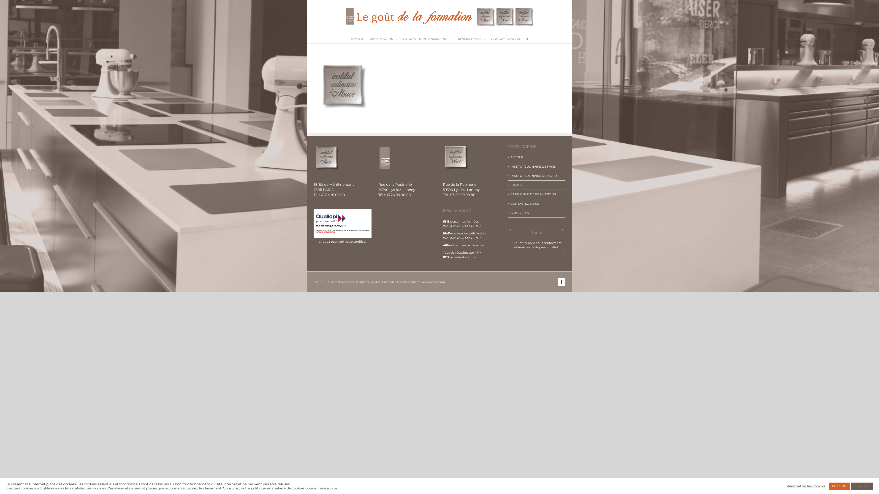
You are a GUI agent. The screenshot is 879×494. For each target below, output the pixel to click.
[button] (527, 38)
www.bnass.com (433, 282)
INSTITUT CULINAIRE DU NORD (533, 175)
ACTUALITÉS (519, 213)
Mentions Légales (368, 282)
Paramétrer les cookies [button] (806, 486)
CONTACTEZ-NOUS (524, 203)
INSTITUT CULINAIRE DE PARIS (533, 166)
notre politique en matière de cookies (272, 488)
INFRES (516, 185)
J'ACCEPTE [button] (839, 486)
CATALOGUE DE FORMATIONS (533, 194)
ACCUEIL (517, 157)
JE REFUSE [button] (862, 486)
